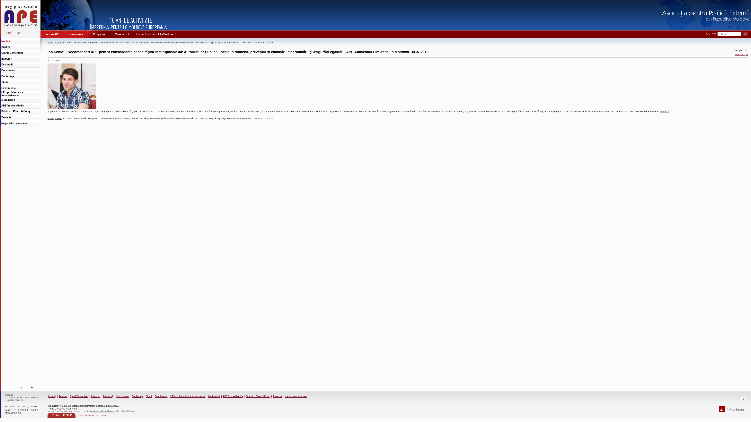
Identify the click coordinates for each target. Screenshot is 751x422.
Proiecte (277, 396)
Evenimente (161, 396)
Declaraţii (108, 396)
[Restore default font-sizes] (746, 51)
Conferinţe (137, 396)
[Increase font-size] (735, 51)
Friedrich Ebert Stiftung (258, 396)
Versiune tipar (741, 54)
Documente (122, 396)
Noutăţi (52, 396)
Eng (18, 33)
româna (664, 111)
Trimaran (740, 409)
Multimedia (214, 396)
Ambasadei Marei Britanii (102, 411)
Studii (149, 396)
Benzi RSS (711, 34)
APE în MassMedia (233, 396)
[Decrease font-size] (740, 51)
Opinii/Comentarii (79, 396)
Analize (58, 42)
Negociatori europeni (296, 396)
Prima (51, 42)
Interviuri (95, 396)
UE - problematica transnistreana (187, 396)
